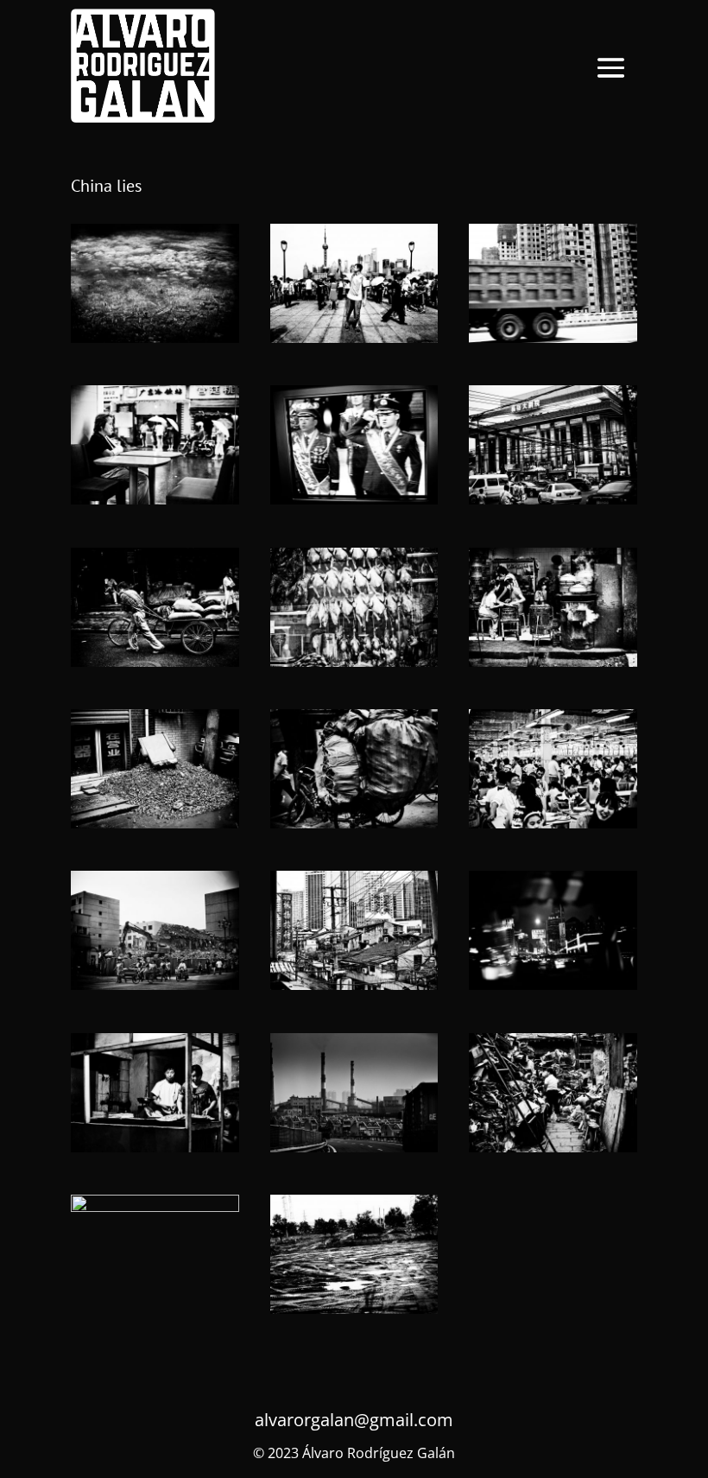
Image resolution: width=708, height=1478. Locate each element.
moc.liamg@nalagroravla (354, 1419)
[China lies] (155, 337)
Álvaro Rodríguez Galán (378, 1452)
